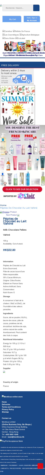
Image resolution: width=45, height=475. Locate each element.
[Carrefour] (7, 30)
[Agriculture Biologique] (29, 34)
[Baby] (42, 46)
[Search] (36, 8)
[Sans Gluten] (8, 37)
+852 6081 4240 (11, 434)
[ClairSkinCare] (22, 162)
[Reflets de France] (21, 30)
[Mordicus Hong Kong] (12, 396)
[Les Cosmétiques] (10, 34)
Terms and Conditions (11, 407)
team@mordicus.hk (16, 437)
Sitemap (5, 412)
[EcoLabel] (20, 37)
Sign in (34, 17)
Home (4, 402)
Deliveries (6, 404)
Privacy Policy (8, 409)
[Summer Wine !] (17, 104)
